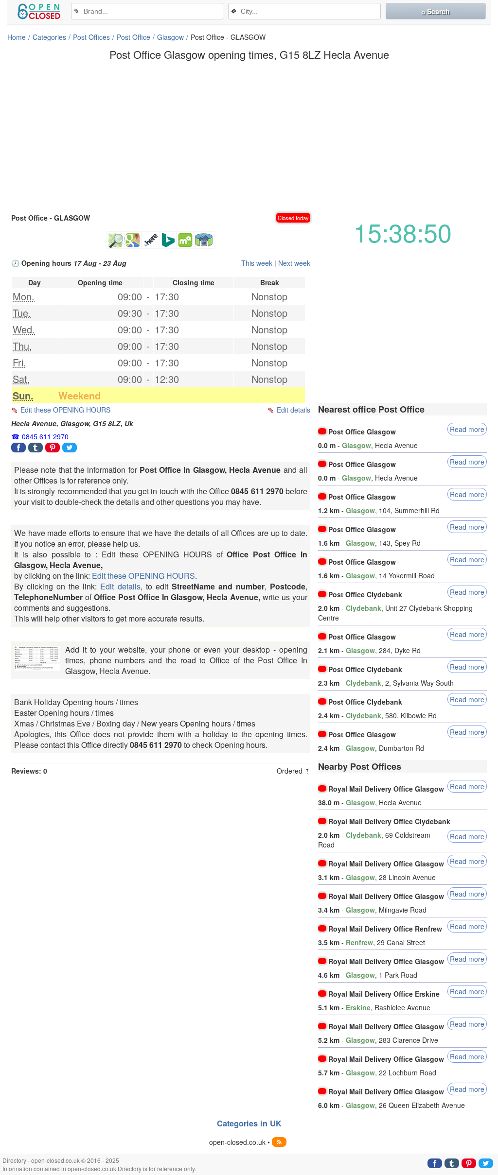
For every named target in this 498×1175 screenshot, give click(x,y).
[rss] (279, 1142)
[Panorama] (204, 240)
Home (16, 37)
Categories (49, 37)
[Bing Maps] (168, 240)
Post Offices (91, 37)
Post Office (133, 37)
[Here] (150, 240)
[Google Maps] (133, 240)
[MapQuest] (185, 240)
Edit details (293, 410)
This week (256, 263)
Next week (294, 263)
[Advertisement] (249, 136)
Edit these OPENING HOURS (65, 410)
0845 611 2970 (45, 436)
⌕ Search (435, 11)
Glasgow (170, 37)
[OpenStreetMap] (115, 240)
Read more (467, 429)
